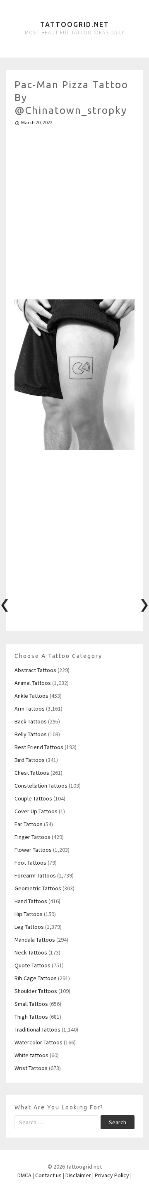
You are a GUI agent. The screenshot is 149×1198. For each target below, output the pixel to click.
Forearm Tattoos (35, 875)
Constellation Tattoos (40, 785)
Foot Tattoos (30, 862)
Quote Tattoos (32, 965)
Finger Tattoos (32, 837)
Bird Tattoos (29, 760)
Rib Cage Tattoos (35, 978)
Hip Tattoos (28, 914)
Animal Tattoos (32, 683)
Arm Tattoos (29, 708)
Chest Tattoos (31, 772)
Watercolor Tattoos (38, 1042)
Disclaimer (78, 1175)
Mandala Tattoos (34, 939)
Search (117, 1122)
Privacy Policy (112, 1175)
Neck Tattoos (30, 952)
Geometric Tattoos (37, 888)
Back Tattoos (30, 721)
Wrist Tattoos (31, 1068)
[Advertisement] (74, 209)
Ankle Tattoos (31, 695)
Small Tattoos (31, 1004)
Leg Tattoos (29, 926)
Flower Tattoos (33, 849)
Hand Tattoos (30, 901)
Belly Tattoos (30, 734)
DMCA (24, 1175)
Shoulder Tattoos (35, 991)
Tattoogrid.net (74, 24)
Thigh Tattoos (31, 1016)
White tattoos (31, 1055)
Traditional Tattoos (37, 1029)
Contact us (48, 1175)
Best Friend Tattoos (38, 747)
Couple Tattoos (33, 798)
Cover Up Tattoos (36, 811)
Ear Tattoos (28, 824)
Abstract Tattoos (35, 670)
